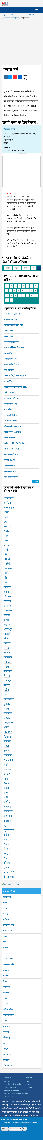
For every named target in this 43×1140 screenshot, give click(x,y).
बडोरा (6, 694)
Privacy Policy (12, 1124)
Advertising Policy (11, 1087)
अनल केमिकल (8, 409)
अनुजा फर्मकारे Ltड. (10, 404)
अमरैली (7, 503)
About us (7, 1078)
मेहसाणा (7, 736)
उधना (6, 521)
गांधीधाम (8, 568)
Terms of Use (24, 1124)
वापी (6, 797)
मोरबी (6, 745)
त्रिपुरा (5, 1049)
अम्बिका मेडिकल (9, 466)
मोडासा (7, 741)
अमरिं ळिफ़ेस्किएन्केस (11, 477)
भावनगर (8, 731)
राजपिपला (8, 760)
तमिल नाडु (6, 1037)
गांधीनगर (8, 573)
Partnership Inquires (11, 1090)
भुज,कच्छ (8, 722)
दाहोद (6, 619)
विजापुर (7, 806)
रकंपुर (7, 750)
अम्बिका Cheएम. (9, 460)
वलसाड (7, 788)
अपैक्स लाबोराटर (9, 438)
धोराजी (7, 633)
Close (24, 1128)
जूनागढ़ (7, 605)
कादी (6, 549)
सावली (7, 844)
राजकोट (8, 755)
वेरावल (7, 783)
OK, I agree (5, 1128)
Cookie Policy (4, 1124)
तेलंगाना (5, 1043)
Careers (7, 1081)
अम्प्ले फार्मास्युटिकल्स (11, 454)
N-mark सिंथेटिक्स (10, 319)
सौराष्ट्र (7, 862)
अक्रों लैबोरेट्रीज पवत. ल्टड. (13, 325)
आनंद (6, 512)
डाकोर (7, 615)
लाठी (6, 764)
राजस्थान (6, 1026)
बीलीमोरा (8, 713)
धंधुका (7, 624)
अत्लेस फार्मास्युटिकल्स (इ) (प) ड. (15, 376)
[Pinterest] (15, 77)
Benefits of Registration (13, 1084)
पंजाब (5, 1021)
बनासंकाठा (9, 699)
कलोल (7, 545)
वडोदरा (7, 769)
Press (27, 1081)
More (36, 482)
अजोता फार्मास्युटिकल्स (11, 364)
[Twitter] (10, 77)
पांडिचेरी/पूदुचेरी (8, 1015)
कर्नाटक (6, 976)
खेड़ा (6, 554)
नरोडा (6, 647)
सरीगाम (7, 834)
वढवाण (7, 774)
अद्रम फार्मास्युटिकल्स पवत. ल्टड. (15, 387)
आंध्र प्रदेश (7, 897)
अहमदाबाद (9, 507)
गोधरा (6, 582)
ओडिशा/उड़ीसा (8, 1009)
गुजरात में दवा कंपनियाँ (11, 18)
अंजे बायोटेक (8, 353)
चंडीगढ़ (5, 914)
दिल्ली (5, 936)
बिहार (5, 908)
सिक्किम (6, 1032)
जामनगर (8, 610)
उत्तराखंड (6, 1060)
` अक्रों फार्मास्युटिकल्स (12, 314)
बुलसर (7, 704)
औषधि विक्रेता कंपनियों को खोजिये (22, 15)
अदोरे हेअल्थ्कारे (9, 393)
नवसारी (7, 652)
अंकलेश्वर (8, 498)
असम (5, 902)
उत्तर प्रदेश (7, 1054)
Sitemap (28, 1084)
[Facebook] (6, 77)
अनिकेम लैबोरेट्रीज (10, 415)
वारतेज (7, 802)
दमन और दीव (7, 931)
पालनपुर (8, 671)
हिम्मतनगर (9, 876)
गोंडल (6, 577)
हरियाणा (6, 953)
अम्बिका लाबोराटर (10, 471)
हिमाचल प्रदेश (8, 959)
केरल (5, 981)
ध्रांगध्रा (8, 629)
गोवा (4, 942)
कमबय (7, 540)
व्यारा (6, 778)
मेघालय (5, 1004)
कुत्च (6, 535)
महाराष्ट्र (6, 993)
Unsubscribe (8, 1097)
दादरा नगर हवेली (8, 925)
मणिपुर (5, 998)
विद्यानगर (8, 811)
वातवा (6, 792)
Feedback (28, 1087)
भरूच (6, 727)
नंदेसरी (7, 643)
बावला (7, 708)
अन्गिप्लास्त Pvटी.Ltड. (11, 398)
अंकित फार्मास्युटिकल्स (11, 342)
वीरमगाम (8, 816)
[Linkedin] (20, 77)
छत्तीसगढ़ (6, 919)
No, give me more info (15, 1128)
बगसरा (7, 685)
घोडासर (7, 587)
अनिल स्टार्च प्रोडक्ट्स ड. (12, 426)
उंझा (6, 517)
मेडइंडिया (5, 15)
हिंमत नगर (9, 872)
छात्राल (7, 601)
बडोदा (6, 689)
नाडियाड (8, 657)
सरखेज (7, 820)
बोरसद (7, 718)
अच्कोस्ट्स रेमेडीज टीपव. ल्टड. (14, 347)
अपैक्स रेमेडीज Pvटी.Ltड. (13, 432)
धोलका (7, 638)
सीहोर (6, 858)
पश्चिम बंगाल (7, 1066)
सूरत (6, 825)
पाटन (6, 666)
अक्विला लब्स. (8, 331)
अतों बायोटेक (8, 381)
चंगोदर (7, 591)
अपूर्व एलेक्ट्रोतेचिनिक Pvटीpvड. (15, 443)
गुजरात (5, 947)
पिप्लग (7, 675)
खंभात (7, 559)
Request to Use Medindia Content (16, 1093)
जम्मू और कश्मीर (8, 964)
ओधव (6, 531)
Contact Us (29, 1078)
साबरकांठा (9, 839)
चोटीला (7, 596)
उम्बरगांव (8, 526)
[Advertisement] (21, 42)
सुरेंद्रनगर (9, 830)
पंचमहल (8, 661)
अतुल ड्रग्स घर (9, 370)
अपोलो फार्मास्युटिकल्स (11, 449)
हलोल (6, 867)
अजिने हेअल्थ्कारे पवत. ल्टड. (13, 359)
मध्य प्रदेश (6, 987)
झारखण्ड (6, 970)
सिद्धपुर (7, 848)
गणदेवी (7, 563)
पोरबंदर (7, 680)
